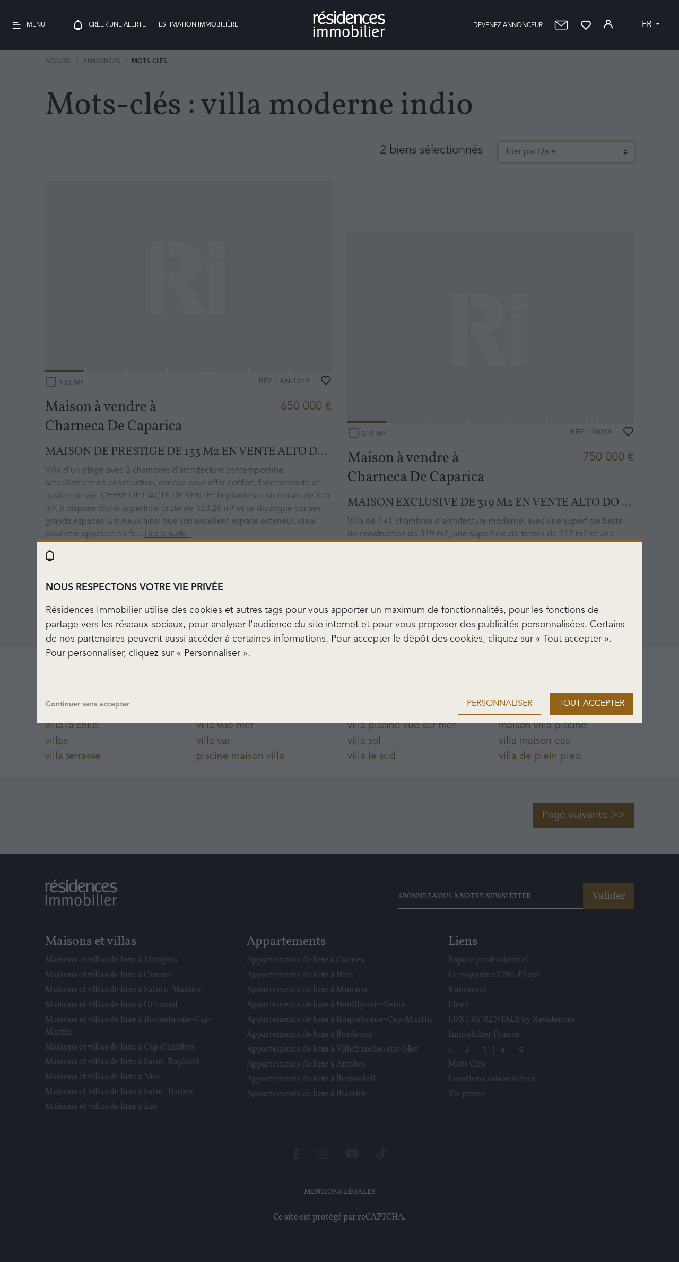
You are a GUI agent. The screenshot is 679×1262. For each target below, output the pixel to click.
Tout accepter (591, 704)
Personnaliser (499, 704)
